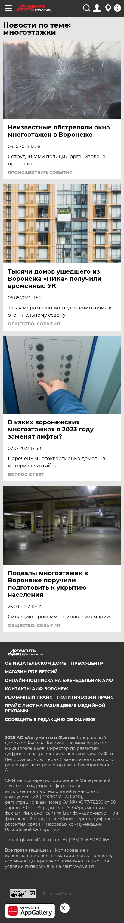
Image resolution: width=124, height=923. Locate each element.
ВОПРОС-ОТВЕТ (26, 474)
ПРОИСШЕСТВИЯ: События (40, 172)
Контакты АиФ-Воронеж (36, 688)
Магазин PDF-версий (31, 671)
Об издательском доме (35, 663)
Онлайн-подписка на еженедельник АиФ (59, 680)
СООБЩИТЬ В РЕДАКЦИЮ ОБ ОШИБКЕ (50, 719)
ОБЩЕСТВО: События (34, 324)
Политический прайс (85, 697)
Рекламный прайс (28, 697)
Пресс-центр (87, 663)
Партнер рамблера (56, 893)
